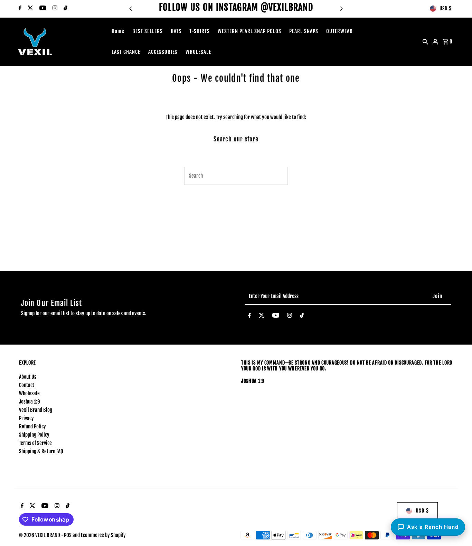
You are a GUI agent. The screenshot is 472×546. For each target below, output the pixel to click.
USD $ (446, 8)
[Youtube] (42, 9)
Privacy (26, 418)
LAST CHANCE (126, 52)
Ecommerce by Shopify (103, 535)
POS (68, 535)
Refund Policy (32, 426)
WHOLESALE (198, 52)
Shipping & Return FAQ (41, 451)
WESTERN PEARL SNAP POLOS (249, 31)
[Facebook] (19, 9)
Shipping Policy (34, 434)
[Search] (425, 41)
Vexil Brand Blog (35, 410)
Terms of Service (35, 443)
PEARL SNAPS (303, 31)
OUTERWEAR (339, 31)
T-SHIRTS (199, 31)
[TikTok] (64, 9)
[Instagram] (54, 9)
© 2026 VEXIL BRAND (40, 535)
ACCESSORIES (163, 52)
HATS (176, 31)
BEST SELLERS (147, 31)
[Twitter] (29, 9)
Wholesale (29, 393)
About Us (27, 377)
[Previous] (131, 8)
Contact (26, 385)
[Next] (341, 8)
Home (118, 31)
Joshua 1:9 (29, 401)
